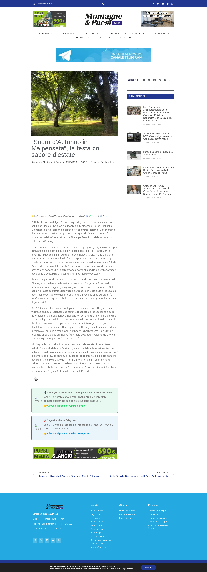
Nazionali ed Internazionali (125, 33)
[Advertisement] (75, 190)
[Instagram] (158, 4)
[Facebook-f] (149, 4)
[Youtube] (163, 4)
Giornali (81, 37)
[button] (103, 3)
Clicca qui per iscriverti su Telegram (68, 433)
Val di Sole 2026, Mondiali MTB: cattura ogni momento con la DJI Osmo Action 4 (157, 136)
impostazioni (128, 569)
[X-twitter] (154, 4)
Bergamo (43, 33)
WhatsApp (93, 216)
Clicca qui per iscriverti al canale (66, 405)
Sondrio (90, 33)
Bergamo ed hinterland (102, 162)
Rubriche (160, 33)
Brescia (67, 33)
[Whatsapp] (172, 4)
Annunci (105, 37)
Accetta (148, 567)
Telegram (106, 216)
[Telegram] (168, 4)
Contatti (125, 37)
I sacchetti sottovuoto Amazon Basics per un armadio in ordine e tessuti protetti (158, 170)
